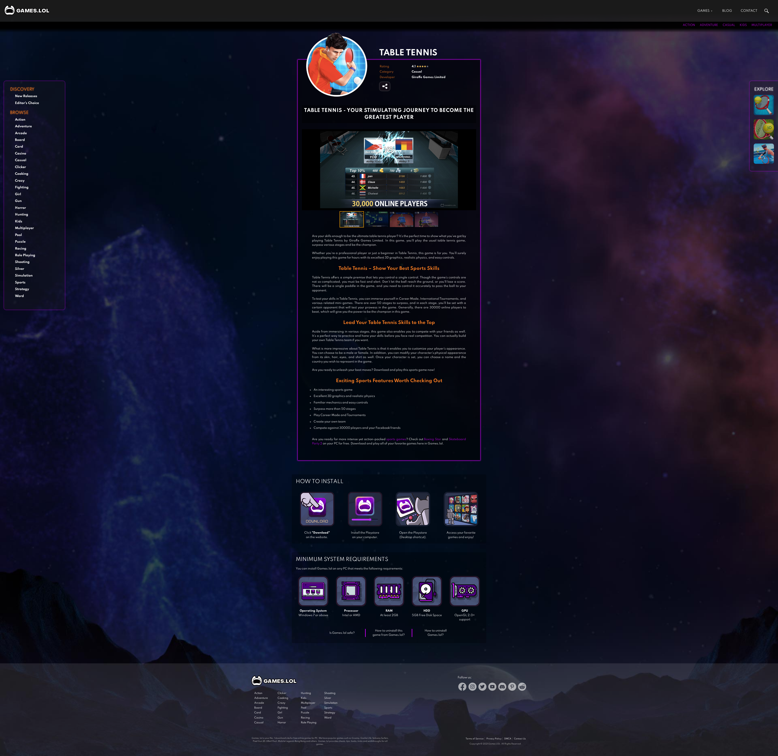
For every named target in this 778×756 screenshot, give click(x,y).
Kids (743, 25)
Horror (20, 208)
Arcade (21, 133)
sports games (396, 439)
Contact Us (520, 739)
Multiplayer (761, 25)
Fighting (22, 187)
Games (703, 11)
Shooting (22, 262)
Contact (749, 11)
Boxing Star (432, 439)
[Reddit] (522, 687)
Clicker (20, 167)
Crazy (20, 180)
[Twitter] (482, 687)
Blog (727, 11)
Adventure (709, 25)
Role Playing (25, 255)
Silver (19, 269)
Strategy (22, 289)
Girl (18, 194)
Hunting (21, 214)
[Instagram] (472, 687)
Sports (20, 282)
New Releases (26, 96)
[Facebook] (462, 687)
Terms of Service (475, 739)
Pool (18, 235)
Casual (729, 25)
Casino (20, 153)
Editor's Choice (27, 103)
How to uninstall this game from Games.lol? (389, 632)
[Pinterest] (512, 687)
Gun (18, 201)
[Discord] (502, 687)
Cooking (21, 174)
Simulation (24, 275)
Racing (20, 248)
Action (689, 25)
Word (19, 296)
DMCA (507, 739)
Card (19, 146)
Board (20, 140)
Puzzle (20, 241)
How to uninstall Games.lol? (436, 632)
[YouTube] (492, 687)
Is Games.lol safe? (342, 633)
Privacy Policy (493, 739)
